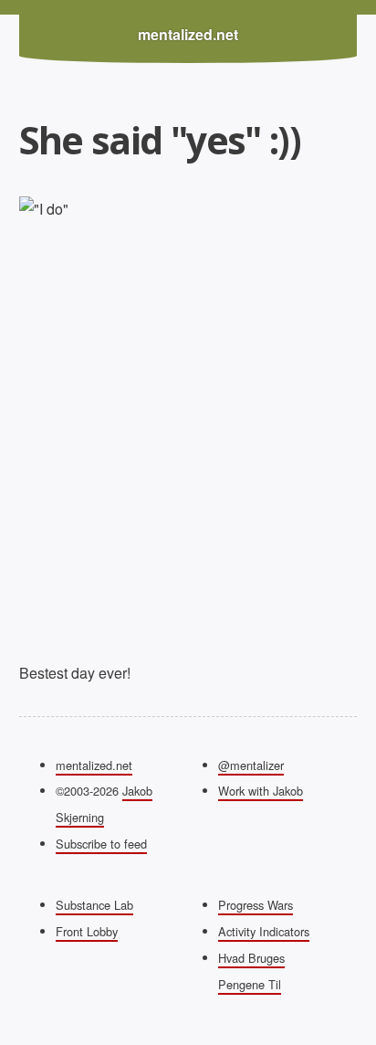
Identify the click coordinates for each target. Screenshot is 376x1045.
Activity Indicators (263, 931)
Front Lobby (87, 931)
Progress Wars (255, 904)
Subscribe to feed (101, 843)
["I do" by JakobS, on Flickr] (188, 422)
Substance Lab (94, 904)
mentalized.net (188, 34)
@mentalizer (251, 765)
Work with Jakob (260, 790)
